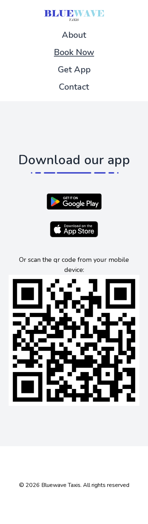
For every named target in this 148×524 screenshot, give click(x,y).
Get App (74, 69)
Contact (74, 87)
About (74, 35)
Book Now (74, 52)
